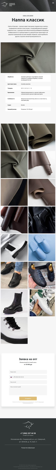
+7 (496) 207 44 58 (28, 433)
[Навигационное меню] (53, 2)
